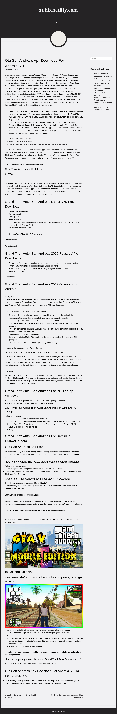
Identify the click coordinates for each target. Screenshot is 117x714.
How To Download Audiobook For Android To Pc (103, 76)
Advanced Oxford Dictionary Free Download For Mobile (102, 95)
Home (58, 23)
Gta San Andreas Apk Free (20, 142)
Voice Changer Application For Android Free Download (103, 102)
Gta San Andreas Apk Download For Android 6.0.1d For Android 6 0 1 (38, 144)
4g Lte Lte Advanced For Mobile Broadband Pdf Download (102, 83)
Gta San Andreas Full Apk (20, 139)
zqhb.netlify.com (58, 10)
